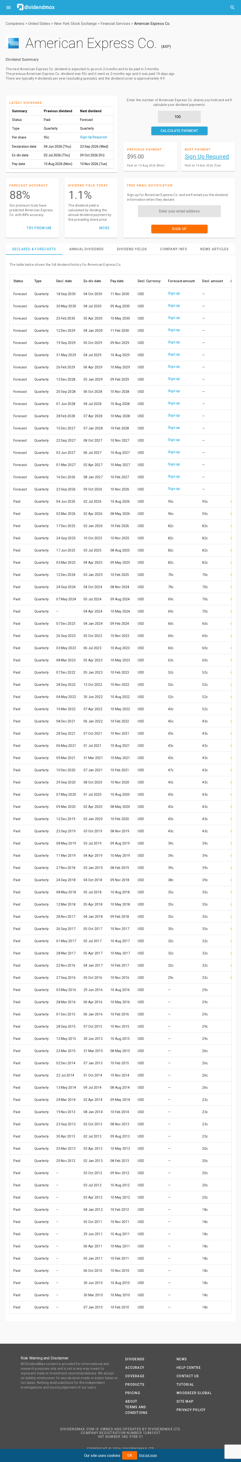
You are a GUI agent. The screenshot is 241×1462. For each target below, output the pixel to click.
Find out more (148, 1455)
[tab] (34, 249)
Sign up (174, 293)
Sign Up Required (93, 137)
